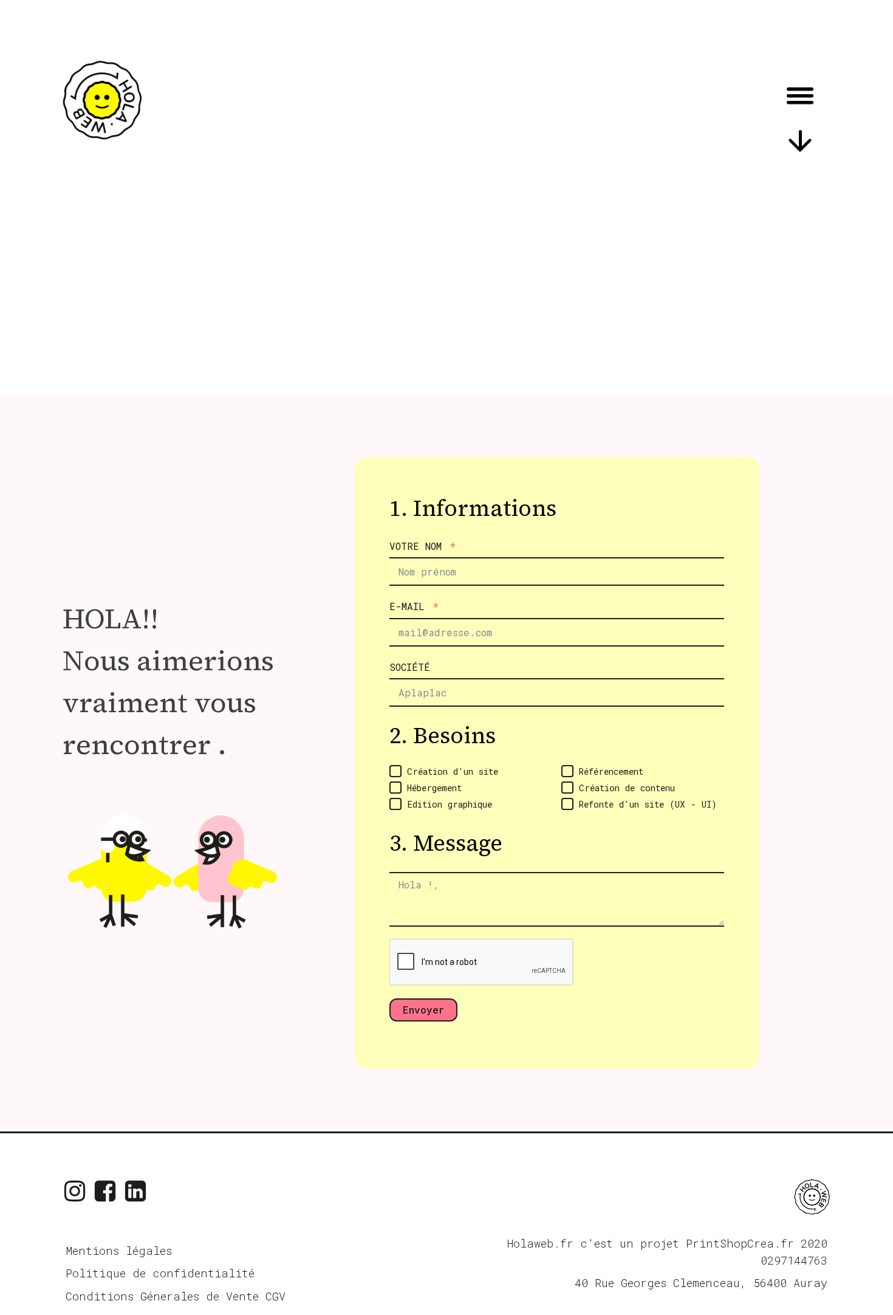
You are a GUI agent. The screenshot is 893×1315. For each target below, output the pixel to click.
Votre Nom (415, 546)
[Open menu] (800, 95)
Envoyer (423, 1009)
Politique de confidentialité (160, 1273)
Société (409, 667)
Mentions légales (119, 1250)
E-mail (407, 606)
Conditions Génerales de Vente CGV (176, 1296)
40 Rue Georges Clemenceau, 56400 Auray (701, 1283)
